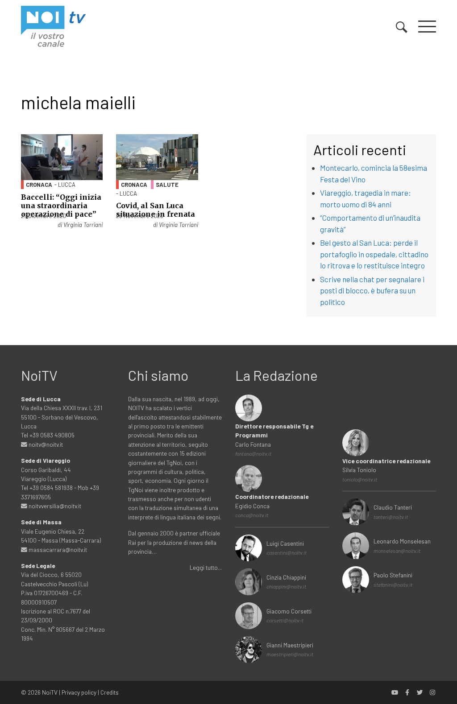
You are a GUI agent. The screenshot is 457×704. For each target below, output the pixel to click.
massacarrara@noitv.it (57, 549)
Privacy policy (79, 692)
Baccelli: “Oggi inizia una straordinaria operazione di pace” (61, 205)
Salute (167, 184)
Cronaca (39, 184)
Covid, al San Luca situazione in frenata (155, 209)
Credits (109, 692)
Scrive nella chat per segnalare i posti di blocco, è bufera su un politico (372, 290)
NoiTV (50, 692)
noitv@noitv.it (45, 444)
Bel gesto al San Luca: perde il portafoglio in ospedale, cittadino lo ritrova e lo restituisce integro (374, 254)
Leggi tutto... (206, 567)
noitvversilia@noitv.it (54, 506)
